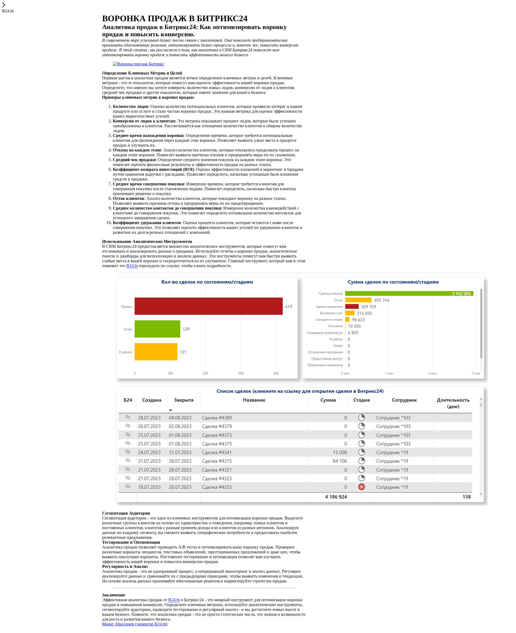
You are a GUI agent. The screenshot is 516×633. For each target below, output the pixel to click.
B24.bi (132, 265)
